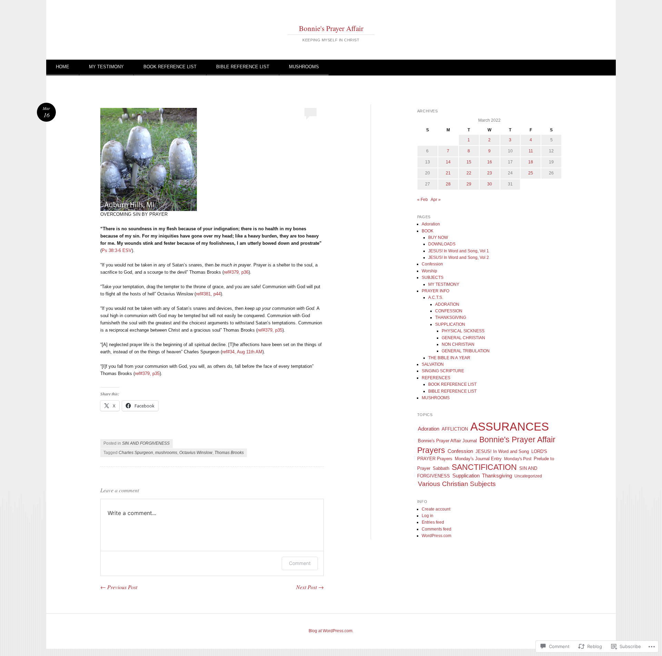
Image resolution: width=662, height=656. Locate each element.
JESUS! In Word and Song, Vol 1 (458, 251)
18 (530, 162)
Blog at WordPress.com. (331, 630)
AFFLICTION (455, 429)
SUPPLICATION (450, 324)
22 (469, 173)
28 (448, 184)
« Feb (422, 199)
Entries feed (433, 522)
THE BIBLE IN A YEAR (449, 357)
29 (469, 184)
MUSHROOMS (304, 66)
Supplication (466, 475)
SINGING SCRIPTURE (443, 371)
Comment (300, 563)
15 (469, 162)
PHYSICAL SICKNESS (463, 331)
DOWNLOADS (441, 244)
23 (489, 173)
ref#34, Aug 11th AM (242, 351)
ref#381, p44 (208, 293)
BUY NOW (438, 237)
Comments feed (436, 529)
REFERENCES (436, 377)
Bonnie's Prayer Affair (331, 28)
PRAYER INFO (435, 291)
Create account (436, 509)
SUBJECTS (432, 277)
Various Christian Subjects (457, 483)
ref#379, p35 (270, 330)
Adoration (431, 224)
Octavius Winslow (195, 452)
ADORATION (447, 304)
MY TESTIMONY (106, 66)
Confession (432, 264)
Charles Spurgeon (136, 452)
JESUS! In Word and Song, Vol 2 (458, 257)
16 (489, 162)
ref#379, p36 (236, 272)
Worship (429, 271)
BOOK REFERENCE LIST (170, 66)
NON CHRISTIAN (458, 344)
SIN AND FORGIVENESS (146, 443)
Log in (427, 515)
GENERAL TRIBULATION (466, 351)
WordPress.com (436, 535)
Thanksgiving (497, 475)
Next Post (310, 587)
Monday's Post (517, 458)
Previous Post (118, 587)
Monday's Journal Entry (478, 458)
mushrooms (166, 452)
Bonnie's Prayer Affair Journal (447, 440)
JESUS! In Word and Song (502, 451)
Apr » (436, 199)
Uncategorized (528, 476)
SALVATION (433, 364)
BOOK (427, 231)
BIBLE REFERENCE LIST (242, 66)
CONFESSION (448, 311)
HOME (62, 66)
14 (448, 162)
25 (530, 173)
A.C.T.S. (435, 297)
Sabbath (441, 468)
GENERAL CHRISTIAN (463, 337)
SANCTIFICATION (484, 467)
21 (448, 173)
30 (489, 184)
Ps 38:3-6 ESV (117, 250)
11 (531, 151)
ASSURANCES (509, 426)
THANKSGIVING (450, 317)
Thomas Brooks (229, 452)
